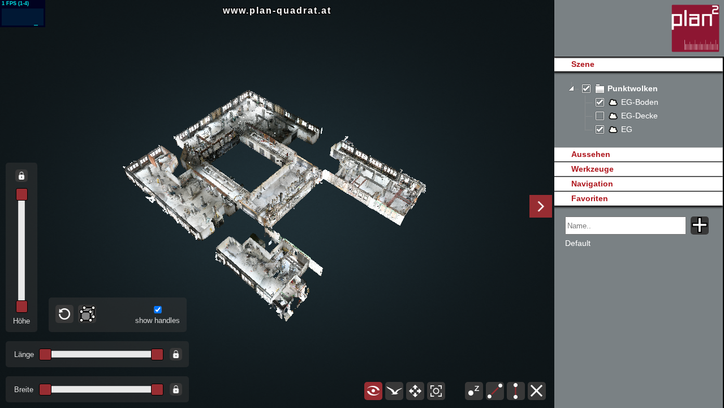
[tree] (638, 109)
